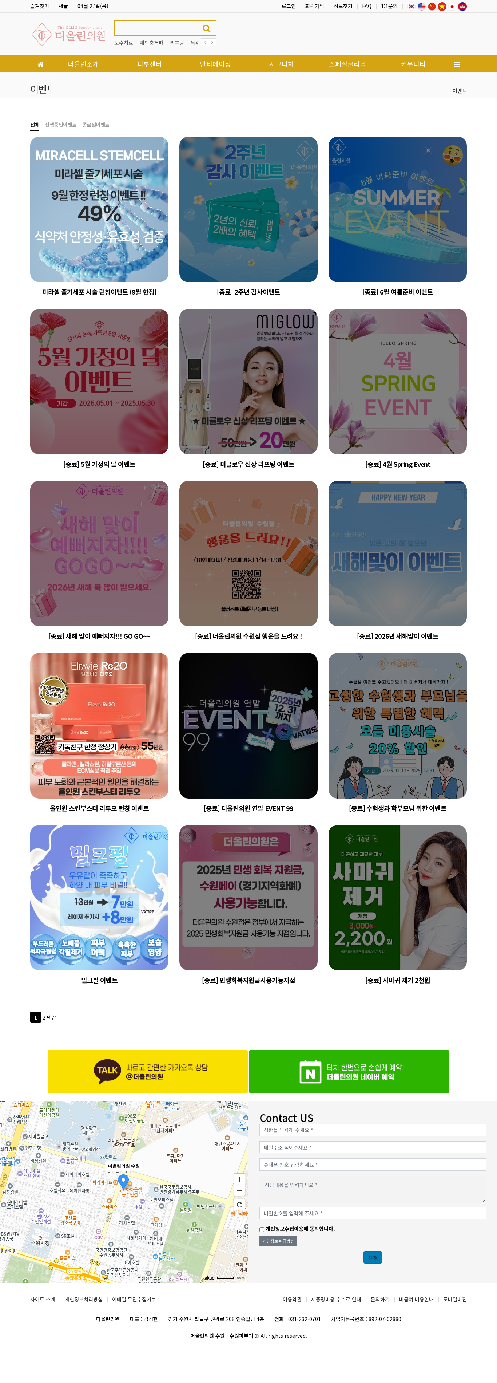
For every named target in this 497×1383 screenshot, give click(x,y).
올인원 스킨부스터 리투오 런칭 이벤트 (99, 808)
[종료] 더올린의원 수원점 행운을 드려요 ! (248, 636)
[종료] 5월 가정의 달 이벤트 (99, 464)
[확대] (239, 1179)
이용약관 (292, 1299)
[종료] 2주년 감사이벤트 (248, 291)
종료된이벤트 (96, 124)
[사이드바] (456, 63)
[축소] (239, 1191)
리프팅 (177, 42)
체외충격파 (151, 42)
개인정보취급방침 (278, 1241)
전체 (34, 124)
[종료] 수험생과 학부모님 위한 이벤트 (397, 808)
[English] (421, 5)
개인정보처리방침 (84, 1299)
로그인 (289, 5)
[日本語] (452, 5)
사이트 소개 (42, 1299)
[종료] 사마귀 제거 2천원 (397, 980)
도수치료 (123, 42)
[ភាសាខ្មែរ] (462, 5)
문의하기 (380, 1299)
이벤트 (460, 90)
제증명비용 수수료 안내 (336, 1299)
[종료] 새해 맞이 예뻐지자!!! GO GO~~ (99, 636)
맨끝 (51, 1017)
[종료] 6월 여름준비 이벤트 (397, 291)
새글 (63, 5)
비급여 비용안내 (416, 1299)
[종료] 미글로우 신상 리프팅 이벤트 (248, 464)
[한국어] (411, 5)
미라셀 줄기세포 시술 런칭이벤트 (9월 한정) (99, 291)
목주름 (198, 42)
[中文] (432, 5)
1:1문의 (389, 5)
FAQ (366, 5)
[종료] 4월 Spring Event (397, 464)
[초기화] (239, 1204)
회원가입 (314, 5)
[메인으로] (40, 63)
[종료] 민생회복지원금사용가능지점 (248, 980)
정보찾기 (343, 5)
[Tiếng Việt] (442, 5)
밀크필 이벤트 (99, 980)
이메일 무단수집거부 (134, 1299)
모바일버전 (455, 1299)
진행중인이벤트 (61, 124)
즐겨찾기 (39, 5)
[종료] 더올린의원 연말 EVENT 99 (248, 808)
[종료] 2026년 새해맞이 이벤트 (397, 636)
